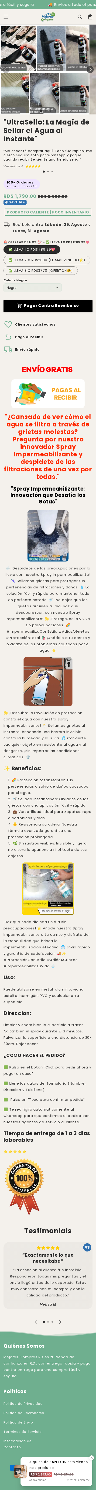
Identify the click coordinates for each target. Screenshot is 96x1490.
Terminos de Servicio (22, 1431)
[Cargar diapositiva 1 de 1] (41, 111)
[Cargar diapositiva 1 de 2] (46, 111)
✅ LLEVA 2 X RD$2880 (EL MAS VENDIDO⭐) (46, 260)
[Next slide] (60, 1321)
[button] (6, 17)
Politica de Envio (18, 1422)
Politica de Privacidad (23, 1403)
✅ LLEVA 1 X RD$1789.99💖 (31, 249)
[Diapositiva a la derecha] (90, 69)
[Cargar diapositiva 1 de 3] (50, 111)
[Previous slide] (35, 1321)
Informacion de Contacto (17, 1444)
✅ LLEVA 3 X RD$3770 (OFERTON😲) (40, 270)
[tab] (44, 171)
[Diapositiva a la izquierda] (5, 69)
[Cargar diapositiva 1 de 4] (55, 111)
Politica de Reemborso (23, 1413)
